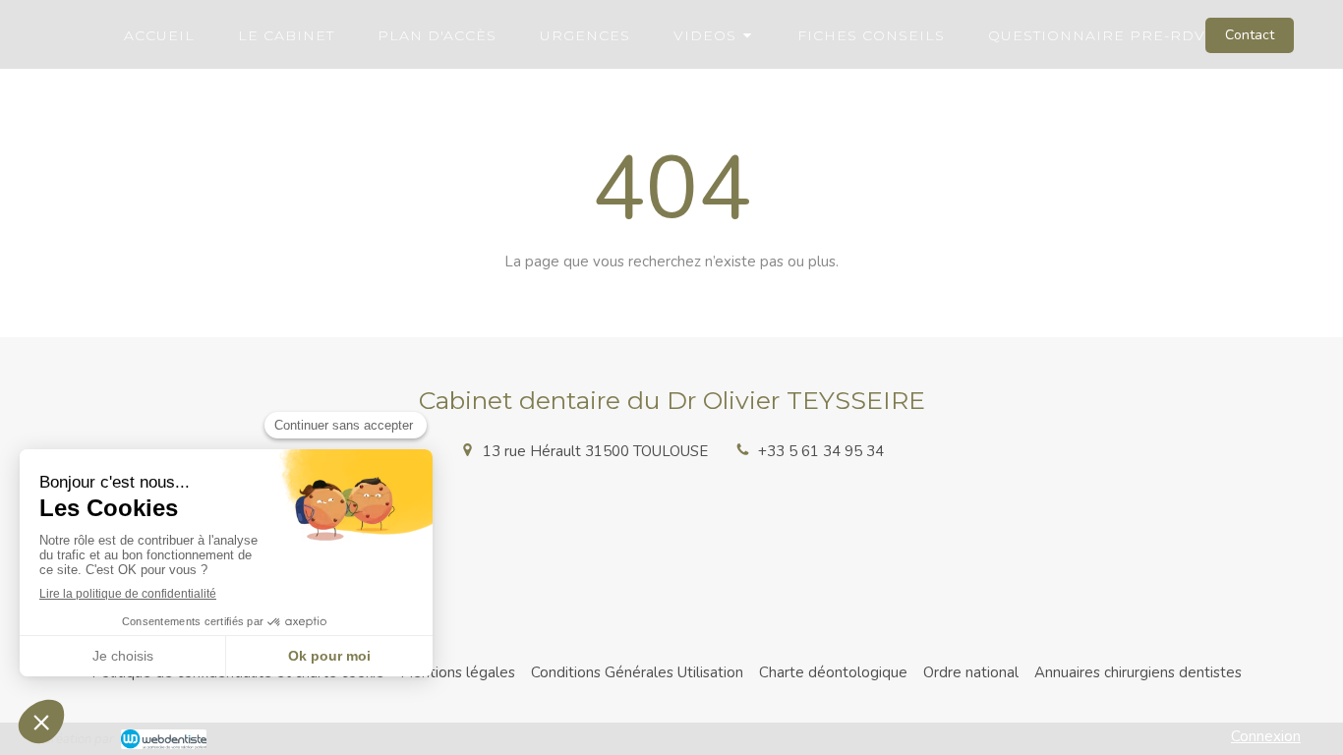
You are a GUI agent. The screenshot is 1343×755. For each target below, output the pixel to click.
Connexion (1266, 736)
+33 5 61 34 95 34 (821, 451)
